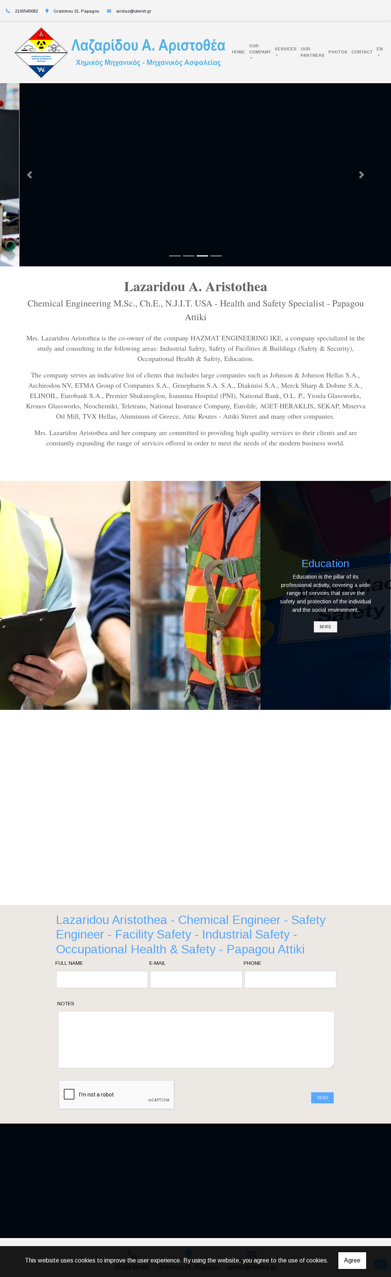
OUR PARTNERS (313, 52)
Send (322, 1098)
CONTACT (362, 52)
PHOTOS (337, 52)
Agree (352, 1260)
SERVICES (286, 49)
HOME (238, 52)
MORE (65, 623)
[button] (29, 174)
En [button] (379, 49)
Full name (69, 963)
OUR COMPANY (260, 49)
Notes (65, 1003)
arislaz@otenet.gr (133, 11)
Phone (252, 963)
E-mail (157, 963)
